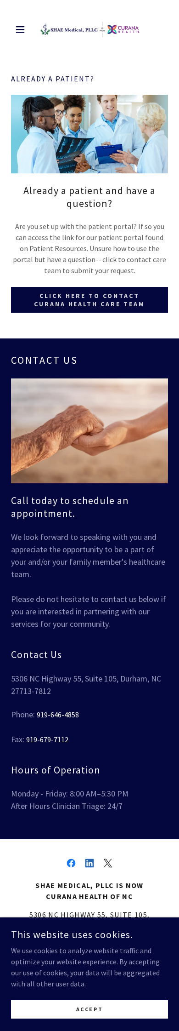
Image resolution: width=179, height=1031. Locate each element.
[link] (89, 29)
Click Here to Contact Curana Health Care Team (89, 300)
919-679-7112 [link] (47, 739)
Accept (89, 1009)
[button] (22, 29)
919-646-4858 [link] (58, 714)
